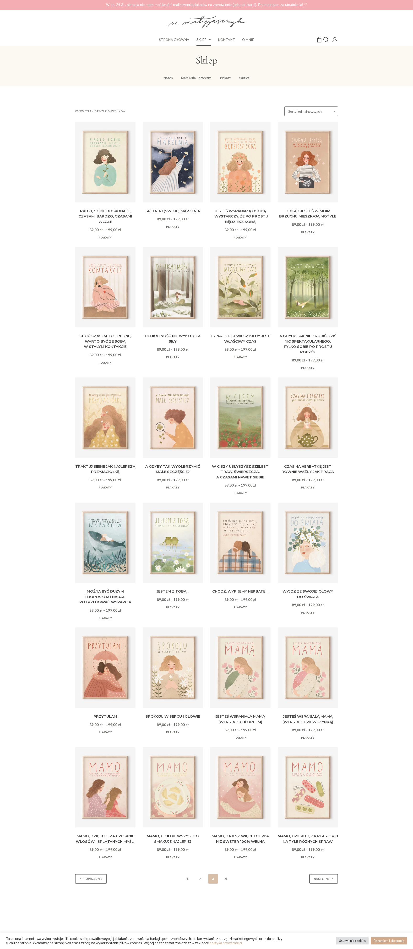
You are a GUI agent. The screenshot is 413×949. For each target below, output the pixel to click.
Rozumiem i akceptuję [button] (389, 941)
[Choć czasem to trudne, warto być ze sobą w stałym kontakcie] (105, 287)
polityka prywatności (226, 943)
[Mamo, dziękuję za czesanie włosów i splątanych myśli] (105, 787)
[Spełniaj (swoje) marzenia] (173, 162)
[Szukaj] (326, 39)
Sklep (201, 39)
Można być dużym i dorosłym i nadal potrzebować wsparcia (105, 596)
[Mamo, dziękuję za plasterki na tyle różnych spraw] (308, 787)
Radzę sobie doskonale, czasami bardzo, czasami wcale (105, 216)
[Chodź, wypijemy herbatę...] (240, 543)
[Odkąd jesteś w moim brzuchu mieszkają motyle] (308, 162)
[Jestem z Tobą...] (173, 543)
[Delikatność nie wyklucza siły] (173, 287)
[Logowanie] (334, 39)
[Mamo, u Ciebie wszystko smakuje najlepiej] (173, 787)
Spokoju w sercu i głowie (173, 716)
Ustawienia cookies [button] (352, 941)
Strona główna (174, 39)
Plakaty (105, 237)
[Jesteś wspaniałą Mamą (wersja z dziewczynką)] (308, 667)
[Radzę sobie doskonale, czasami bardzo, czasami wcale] (105, 162)
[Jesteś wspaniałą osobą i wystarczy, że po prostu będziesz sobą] (240, 162)
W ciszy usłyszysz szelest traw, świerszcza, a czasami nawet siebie (240, 471)
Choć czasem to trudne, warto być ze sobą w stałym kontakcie (105, 341)
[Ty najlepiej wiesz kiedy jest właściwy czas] (240, 287)
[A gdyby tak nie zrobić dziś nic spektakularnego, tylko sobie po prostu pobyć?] (308, 287)
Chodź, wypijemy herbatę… (240, 591)
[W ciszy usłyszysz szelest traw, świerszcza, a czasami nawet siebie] (240, 417)
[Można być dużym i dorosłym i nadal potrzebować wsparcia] (105, 543)
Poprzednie (93, 878)
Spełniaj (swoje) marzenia (173, 211)
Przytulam (105, 716)
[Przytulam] (105, 667)
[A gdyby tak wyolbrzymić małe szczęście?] (173, 417)
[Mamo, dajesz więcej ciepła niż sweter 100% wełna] (240, 787)
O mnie (248, 39)
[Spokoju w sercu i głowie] (173, 667)
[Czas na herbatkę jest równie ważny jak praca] (308, 417)
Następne (321, 878)
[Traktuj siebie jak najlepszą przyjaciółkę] (105, 417)
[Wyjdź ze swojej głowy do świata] (308, 543)
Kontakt (226, 39)
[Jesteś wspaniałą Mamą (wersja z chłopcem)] (240, 667)
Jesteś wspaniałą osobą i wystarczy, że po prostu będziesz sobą (240, 216)
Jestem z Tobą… (173, 591)
